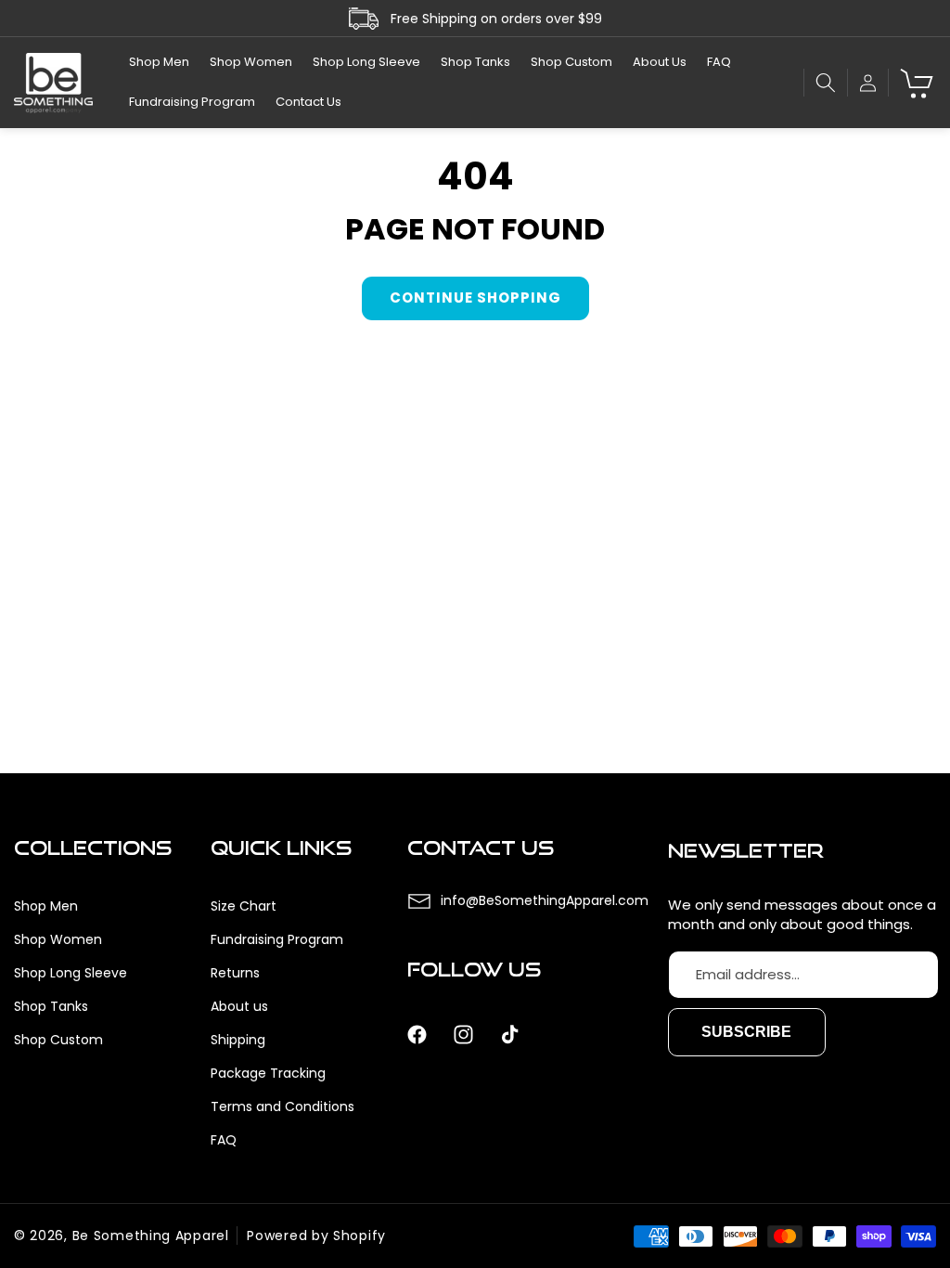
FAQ (224, 1140)
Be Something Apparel (150, 1235)
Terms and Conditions (282, 1106)
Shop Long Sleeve (70, 973)
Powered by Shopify (316, 1235)
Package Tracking (268, 1073)
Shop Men (46, 906)
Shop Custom (58, 1039)
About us (239, 1006)
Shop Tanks (51, 1006)
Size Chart (243, 906)
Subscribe (746, 1032)
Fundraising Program (277, 939)
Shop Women (58, 939)
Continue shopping (475, 297)
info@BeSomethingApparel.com (544, 900)
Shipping (238, 1039)
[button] (825, 83)
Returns (235, 973)
